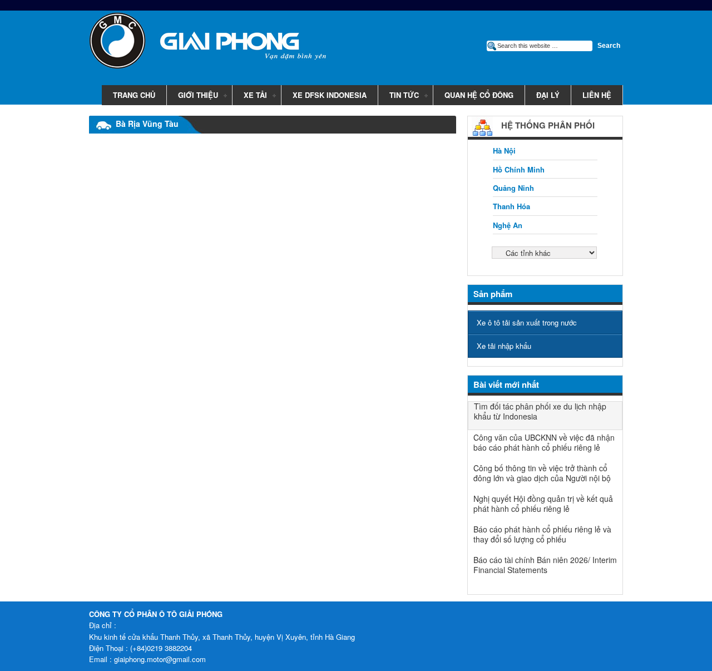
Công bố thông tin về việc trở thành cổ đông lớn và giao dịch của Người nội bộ (542, 472)
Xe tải (250, 96)
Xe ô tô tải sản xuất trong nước (527, 322)
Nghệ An (507, 225)
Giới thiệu (192, 96)
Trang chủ (134, 95)
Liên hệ (596, 95)
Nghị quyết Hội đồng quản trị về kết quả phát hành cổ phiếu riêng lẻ (543, 503)
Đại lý (548, 95)
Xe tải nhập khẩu (504, 346)
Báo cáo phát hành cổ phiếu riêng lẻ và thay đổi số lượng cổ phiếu (542, 534)
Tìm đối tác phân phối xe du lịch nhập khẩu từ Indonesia (540, 411)
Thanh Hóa (511, 206)
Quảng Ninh (513, 187)
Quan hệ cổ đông (478, 95)
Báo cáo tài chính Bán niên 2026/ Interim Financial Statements (545, 564)
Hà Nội (504, 150)
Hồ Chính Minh (519, 169)
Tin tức (398, 96)
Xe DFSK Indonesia (330, 95)
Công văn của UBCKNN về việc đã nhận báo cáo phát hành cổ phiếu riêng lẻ (544, 442)
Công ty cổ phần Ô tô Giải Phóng (200, 42)
